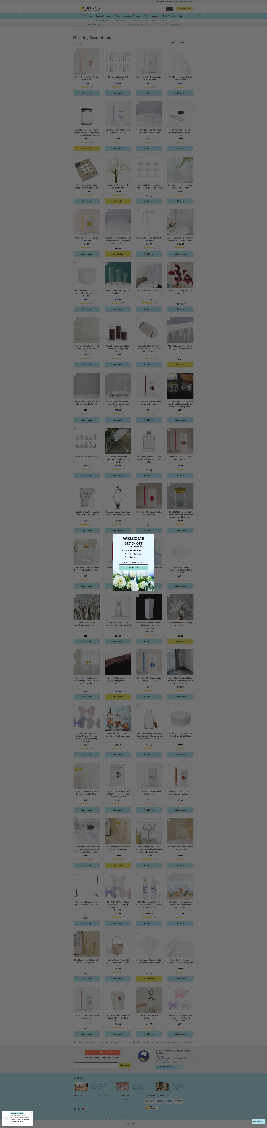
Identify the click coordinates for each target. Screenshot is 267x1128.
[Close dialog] (152, 536)
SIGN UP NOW (133, 568)
